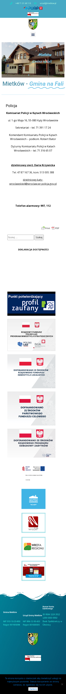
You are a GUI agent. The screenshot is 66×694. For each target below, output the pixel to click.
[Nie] (62, 684)
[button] (33, 34)
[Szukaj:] (20, 237)
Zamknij (33, 689)
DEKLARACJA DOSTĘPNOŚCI (33, 249)
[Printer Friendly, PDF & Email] (50, 228)
